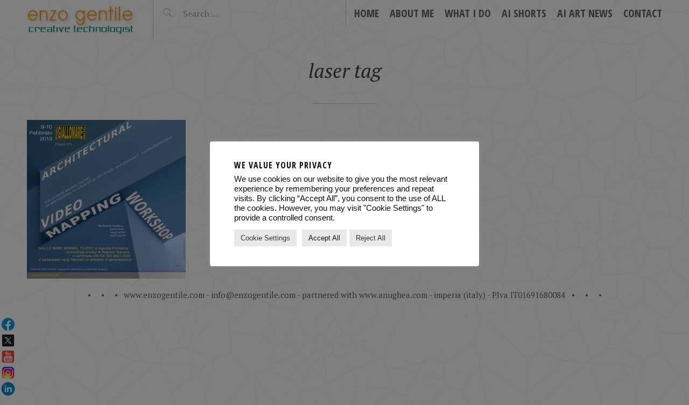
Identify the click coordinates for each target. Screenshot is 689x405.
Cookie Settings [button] (265, 238)
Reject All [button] (370, 238)
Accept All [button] (324, 238)
